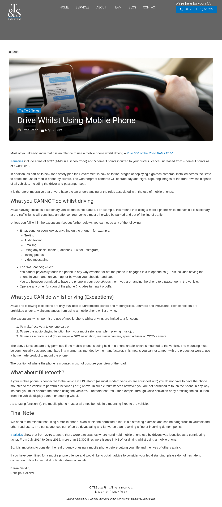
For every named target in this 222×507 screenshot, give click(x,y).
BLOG (132, 7)
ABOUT (101, 7)
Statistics (16, 434)
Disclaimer (101, 491)
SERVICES (82, 7)
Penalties (16, 161)
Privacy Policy (118, 491)
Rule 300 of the (150, 153)
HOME (64, 7)
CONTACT (150, 7)
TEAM (117, 7)
